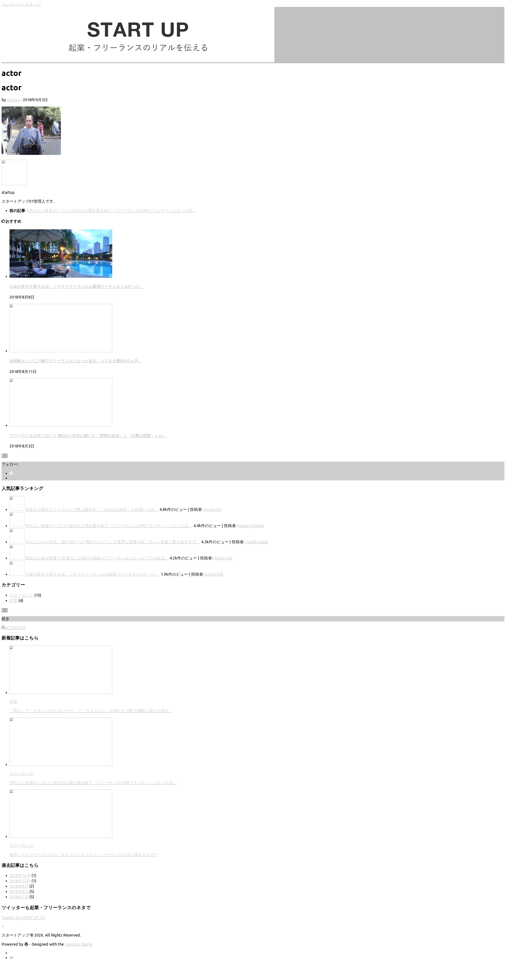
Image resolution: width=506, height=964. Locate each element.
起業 (13, 600)
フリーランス (21, 595)
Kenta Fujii (223, 558)
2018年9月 (18, 886)
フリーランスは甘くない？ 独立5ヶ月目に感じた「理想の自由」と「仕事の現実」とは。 (88, 435)
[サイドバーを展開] (4, 456)
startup (13, 99)
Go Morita (212, 509)
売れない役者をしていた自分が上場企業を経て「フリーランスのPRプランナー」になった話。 (109, 525)
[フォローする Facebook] (11, 473)
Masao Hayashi (251, 525)
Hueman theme (79, 944)
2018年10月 (19, 880)
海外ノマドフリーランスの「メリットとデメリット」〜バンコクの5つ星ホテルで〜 (83, 854)
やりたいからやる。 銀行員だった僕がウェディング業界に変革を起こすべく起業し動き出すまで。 (112, 541)
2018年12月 (19, 875)
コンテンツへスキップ (21, 4)
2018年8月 (18, 891)
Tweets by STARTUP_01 (23, 917)
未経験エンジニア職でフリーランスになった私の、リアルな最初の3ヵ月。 (75, 361)
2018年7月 (18, 896)
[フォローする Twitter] (11, 478)
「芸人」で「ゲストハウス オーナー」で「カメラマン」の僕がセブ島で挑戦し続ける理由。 (91, 710)
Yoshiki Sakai (256, 541)
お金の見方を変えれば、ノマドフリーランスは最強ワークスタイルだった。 (76, 286)
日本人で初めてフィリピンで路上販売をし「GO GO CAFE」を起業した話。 (92, 509)
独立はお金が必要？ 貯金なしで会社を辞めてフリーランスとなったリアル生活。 (97, 558)
